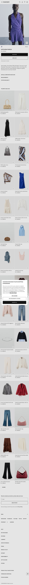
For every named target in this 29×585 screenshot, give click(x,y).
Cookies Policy (13, 292)
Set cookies (14, 295)
